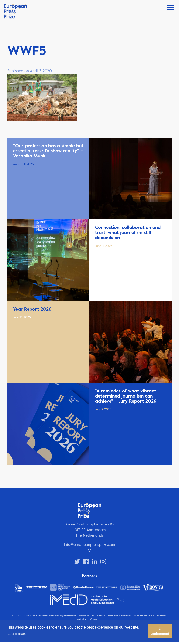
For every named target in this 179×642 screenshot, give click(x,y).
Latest (101, 615)
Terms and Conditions (119, 615)
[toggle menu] (170, 7)
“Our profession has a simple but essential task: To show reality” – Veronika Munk (48, 151)
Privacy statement (65, 615)
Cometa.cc (96, 619)
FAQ (93, 615)
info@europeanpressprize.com (89, 544)
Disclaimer (83, 615)
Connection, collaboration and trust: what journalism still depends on (128, 232)
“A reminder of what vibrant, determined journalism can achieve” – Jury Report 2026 (126, 396)
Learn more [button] (16, 633)
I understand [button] (160, 630)
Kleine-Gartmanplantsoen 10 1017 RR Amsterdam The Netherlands (89, 530)
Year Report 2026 (32, 309)
